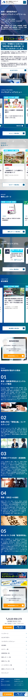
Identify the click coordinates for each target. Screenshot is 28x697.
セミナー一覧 (4, 649)
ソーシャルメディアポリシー (19, 683)
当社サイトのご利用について (19, 685)
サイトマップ (4, 673)
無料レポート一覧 (6, 657)
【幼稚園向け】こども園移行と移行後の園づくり (14, 171)
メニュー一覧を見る (14, 133)
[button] (24, 2)
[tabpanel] (12, 213)
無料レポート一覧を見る (14, 232)
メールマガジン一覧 (6, 665)
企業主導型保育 (15, 259)
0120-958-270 (15, 619)
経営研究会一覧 (5, 653)
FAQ (1, 683)
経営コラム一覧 (5, 661)
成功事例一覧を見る (14, 328)
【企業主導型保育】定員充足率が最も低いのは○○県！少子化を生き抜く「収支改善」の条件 (16, 255)
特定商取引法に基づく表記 (18, 681)
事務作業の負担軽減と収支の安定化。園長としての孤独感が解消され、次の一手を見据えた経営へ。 (14, 301)
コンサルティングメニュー (8, 641)
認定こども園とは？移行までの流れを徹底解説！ (11, 219)
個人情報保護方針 (17, 679)
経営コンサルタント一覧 (7, 669)
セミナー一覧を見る (14, 185)
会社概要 (2, 679)
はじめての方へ (14, 70)
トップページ (4, 633)
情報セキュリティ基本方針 (5, 681)
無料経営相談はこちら (13, 356)
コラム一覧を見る (14, 269)
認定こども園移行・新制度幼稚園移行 (14, 111)
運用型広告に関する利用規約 (5, 685)
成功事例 (3, 645)
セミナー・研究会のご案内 (19, 259)
